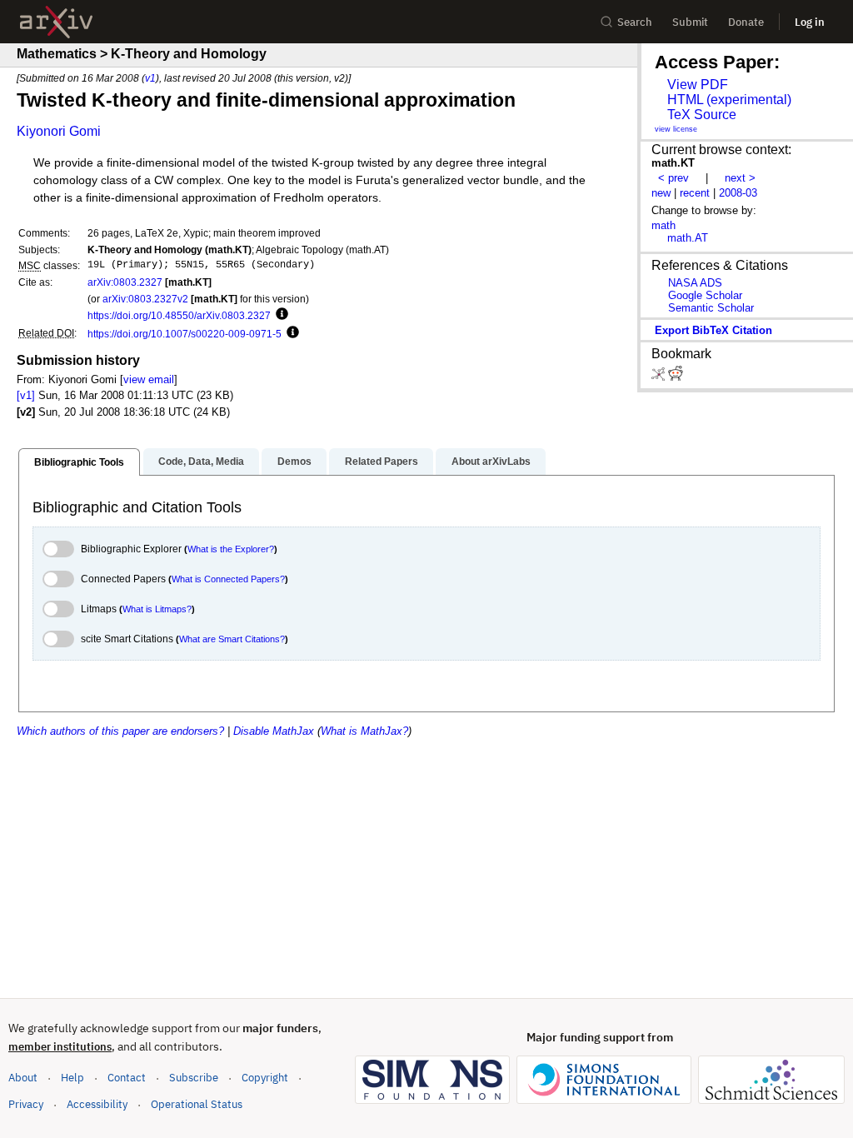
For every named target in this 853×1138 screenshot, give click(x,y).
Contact (126, 1078)
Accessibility (97, 1104)
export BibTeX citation (713, 330)
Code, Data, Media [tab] (201, 461)
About (22, 1078)
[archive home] (56, 22)
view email (148, 379)
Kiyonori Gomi (59, 131)
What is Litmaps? (157, 609)
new (661, 193)
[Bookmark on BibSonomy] (659, 377)
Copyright (265, 1078)
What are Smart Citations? (232, 639)
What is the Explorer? (230, 549)
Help (72, 1078)
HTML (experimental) (729, 99)
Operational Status (196, 1103)
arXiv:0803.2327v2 (145, 298)
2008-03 (738, 193)
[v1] (26, 395)
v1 (150, 77)
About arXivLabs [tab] (491, 461)
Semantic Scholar (711, 308)
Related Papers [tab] (381, 461)
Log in (810, 22)
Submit (690, 22)
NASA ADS (695, 283)
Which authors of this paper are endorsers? (120, 731)
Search (634, 22)
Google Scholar (705, 295)
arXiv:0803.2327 (124, 282)
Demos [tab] (294, 461)
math (663, 225)
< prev (673, 178)
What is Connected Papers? (228, 579)
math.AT (687, 238)
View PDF (697, 84)
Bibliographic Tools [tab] (79, 462)
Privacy (25, 1104)
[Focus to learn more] (279, 314)
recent (695, 193)
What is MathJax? (364, 731)
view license (676, 129)
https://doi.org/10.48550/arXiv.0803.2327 (179, 315)
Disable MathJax (273, 731)
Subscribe (193, 1078)
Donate (746, 22)
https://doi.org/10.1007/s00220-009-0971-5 (184, 333)
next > (740, 178)
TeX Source (701, 114)
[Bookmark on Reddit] (675, 377)
